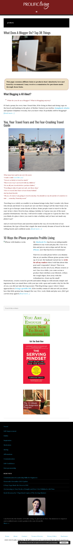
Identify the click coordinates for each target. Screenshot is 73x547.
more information (53, 542)
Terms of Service (37, 536)
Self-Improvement (10, 431)
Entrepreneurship (10, 468)
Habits (6, 436)
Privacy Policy (52, 536)
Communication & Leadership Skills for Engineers (20, 477)
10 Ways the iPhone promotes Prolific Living (29, 237)
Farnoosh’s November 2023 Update (16, 481)
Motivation (7, 445)
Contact (24, 536)
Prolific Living (36, 5)
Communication (9, 459)
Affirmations (8, 454)
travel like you (18, 177)
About (15, 536)
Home (7, 536)
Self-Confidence (9, 463)
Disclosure (64, 536)
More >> (6, 523)
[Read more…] (9, 113)
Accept (64, 542)
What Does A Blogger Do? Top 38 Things (27, 32)
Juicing (6, 450)
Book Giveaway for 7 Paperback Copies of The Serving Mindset (25, 493)
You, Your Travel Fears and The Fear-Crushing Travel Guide (34, 124)
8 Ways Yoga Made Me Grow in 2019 (16, 485)
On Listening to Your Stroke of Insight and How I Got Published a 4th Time (29, 489)
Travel (6, 426)
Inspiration (7, 440)
